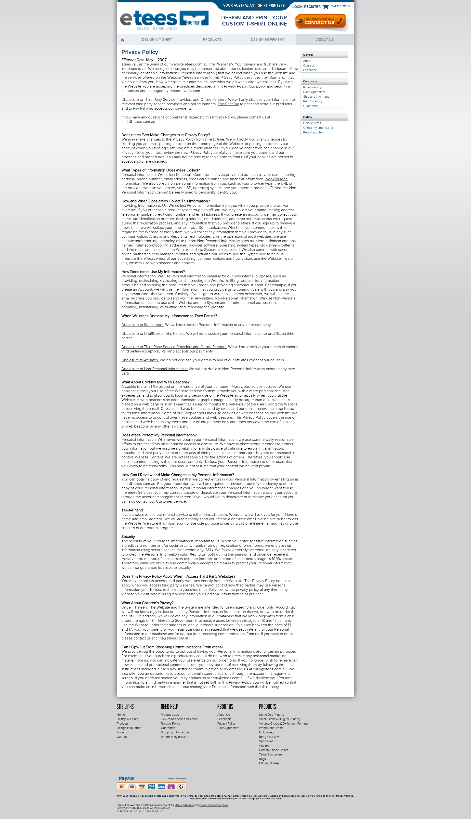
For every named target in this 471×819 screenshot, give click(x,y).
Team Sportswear (271, 754)
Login (297, 6)
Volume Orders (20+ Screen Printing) (283, 723)
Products (212, 39)
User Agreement (314, 92)
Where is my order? (174, 737)
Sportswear (267, 741)
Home (123, 39)
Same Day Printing (271, 714)
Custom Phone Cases (273, 750)
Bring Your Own (269, 737)
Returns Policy (312, 101)
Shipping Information (317, 96)
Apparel (264, 745)
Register (312, 6)
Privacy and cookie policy (213, 805)
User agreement (184, 805)
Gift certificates (269, 763)
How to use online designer (179, 719)
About (307, 61)
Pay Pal (139, 108)
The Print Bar (228, 104)
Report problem (313, 132)
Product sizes (312, 123)
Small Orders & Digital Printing (279, 719)
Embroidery (266, 732)
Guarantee (310, 106)
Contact (308, 65)
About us (325, 39)
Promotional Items (271, 728)
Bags (262, 759)
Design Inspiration (268, 39)
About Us (223, 714)
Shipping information (175, 732)
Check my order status (318, 128)
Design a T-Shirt (157, 39)
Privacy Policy (312, 87)
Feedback (310, 70)
